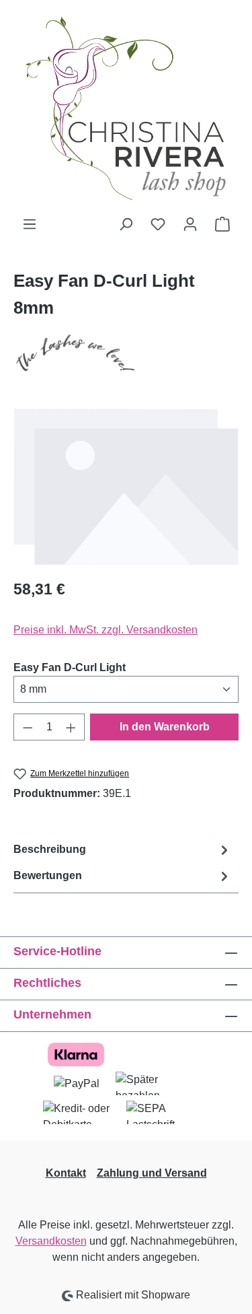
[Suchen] (126, 224)
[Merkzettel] (158, 224)
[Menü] (29, 224)
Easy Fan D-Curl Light (69, 667)
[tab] (122, 850)
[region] (126, 486)
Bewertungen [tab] (47, 875)
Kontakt (66, 1173)
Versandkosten (51, 1241)
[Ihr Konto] (190, 224)
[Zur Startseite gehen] (126, 108)
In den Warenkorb (165, 726)
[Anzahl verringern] (27, 727)
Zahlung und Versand (152, 1173)
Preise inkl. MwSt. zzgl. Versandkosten (105, 629)
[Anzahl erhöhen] (71, 727)
